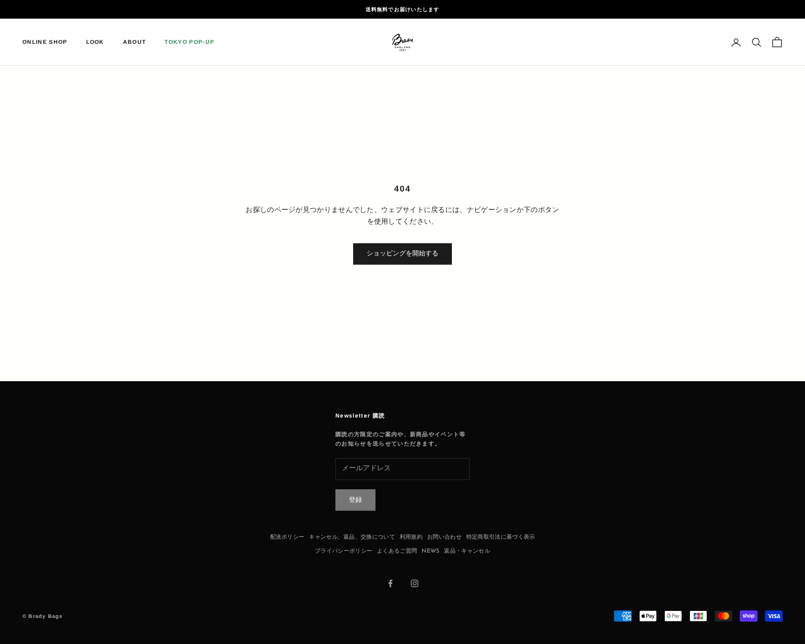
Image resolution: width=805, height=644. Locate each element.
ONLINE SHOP (45, 42)
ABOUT (134, 42)
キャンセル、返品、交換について (352, 537)
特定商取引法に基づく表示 (500, 537)
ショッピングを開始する (402, 253)
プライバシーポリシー (343, 551)
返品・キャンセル (467, 551)
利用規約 (411, 537)
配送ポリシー (287, 537)
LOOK (95, 42)
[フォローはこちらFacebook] (390, 583)
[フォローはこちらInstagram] (414, 583)
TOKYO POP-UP (189, 42)
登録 (355, 500)
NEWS (430, 551)
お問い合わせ (444, 537)
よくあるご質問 (397, 551)
